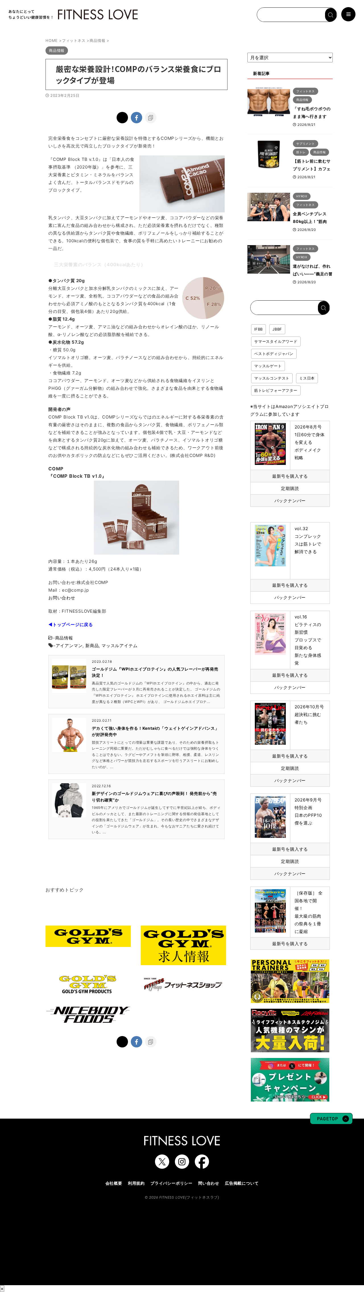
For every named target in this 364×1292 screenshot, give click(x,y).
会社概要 (114, 1183)
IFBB (258, 329)
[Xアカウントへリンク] (162, 1166)
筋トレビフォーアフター (275, 390)
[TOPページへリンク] (72, 14)
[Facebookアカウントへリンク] (202, 1166)
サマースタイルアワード (275, 341)
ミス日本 (307, 378)
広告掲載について (241, 1183)
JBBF (277, 329)
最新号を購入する (290, 476)
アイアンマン (69, 645)
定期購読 (290, 488)
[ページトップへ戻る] (331, 1121)
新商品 (92, 645)
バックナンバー (290, 500)
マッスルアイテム (119, 645)
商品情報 (64, 638)
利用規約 (136, 1183)
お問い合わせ (61, 597)
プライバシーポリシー (171, 1183)
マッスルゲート (268, 366)
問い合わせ (208, 1183)
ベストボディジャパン (273, 353)
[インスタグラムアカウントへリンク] (182, 1166)
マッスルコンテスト (271, 378)
